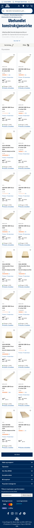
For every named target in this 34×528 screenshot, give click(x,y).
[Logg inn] (18, 5)
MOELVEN (4, 66)
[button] (17, 454)
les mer (16, 41)
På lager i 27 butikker (25, 88)
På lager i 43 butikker (8, 405)
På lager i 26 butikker (25, 168)
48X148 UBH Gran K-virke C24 (8, 70)
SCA (3, 105)
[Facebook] (8, 513)
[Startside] (10, 5)
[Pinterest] (24, 513)
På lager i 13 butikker (8, 126)
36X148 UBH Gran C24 (24, 426)
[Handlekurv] (31, 5)
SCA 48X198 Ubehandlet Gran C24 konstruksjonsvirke (8, 148)
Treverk (6, 15)
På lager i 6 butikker (25, 206)
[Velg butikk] (23, 5)
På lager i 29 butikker (8, 88)
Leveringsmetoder (22, 501)
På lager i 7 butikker (25, 405)
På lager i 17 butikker (25, 325)
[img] (9, 75)
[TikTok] (20, 513)
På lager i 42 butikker (25, 447)
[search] (3, 11)
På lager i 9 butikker (8, 286)
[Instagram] (12, 513)
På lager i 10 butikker (8, 168)
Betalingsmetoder (7, 501)
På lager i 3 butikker (8, 325)
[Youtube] (16, 513)
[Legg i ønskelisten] (14, 54)
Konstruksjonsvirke (16, 15)
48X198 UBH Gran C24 (24, 70)
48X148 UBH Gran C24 (8, 108)
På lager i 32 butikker (8, 244)
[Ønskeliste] (27, 5)
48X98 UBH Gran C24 (7, 387)
